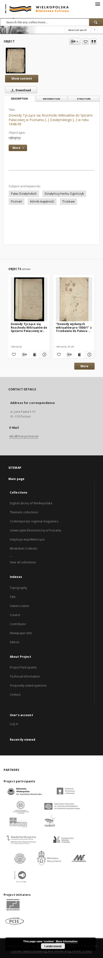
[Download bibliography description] (24, 355)
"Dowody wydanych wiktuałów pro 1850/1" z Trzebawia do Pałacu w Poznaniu (74, 327)
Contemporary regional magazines (34, 521)
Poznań (16, 201)
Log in (14, 724)
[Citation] (93, 41)
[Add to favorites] (85, 41)
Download (23, 90)
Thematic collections (24, 512)
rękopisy (15, 138)
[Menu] (97, 4)
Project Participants (23, 667)
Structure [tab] (84, 98)
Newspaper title (21, 633)
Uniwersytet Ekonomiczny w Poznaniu (35, 530)
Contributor (18, 624)
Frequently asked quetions (28, 685)
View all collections (23, 562)
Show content (21, 78)
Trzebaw (68, 201)
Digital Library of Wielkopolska (31, 503)
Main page (16, 479)
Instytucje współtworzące (27, 539)
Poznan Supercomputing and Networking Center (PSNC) (51, 951)
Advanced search (77, 30)
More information (67, 941)
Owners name (19, 606)
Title (13, 597)
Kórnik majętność (42, 201)
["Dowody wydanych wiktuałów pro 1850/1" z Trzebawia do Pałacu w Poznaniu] (74, 299)
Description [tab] (19, 98)
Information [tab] (51, 98)
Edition (14, 642)
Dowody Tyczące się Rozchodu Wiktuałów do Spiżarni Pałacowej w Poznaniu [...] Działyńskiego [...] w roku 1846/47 (29, 327)
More (84, 366)
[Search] (96, 22)
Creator (15, 615)
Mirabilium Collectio (23, 548)
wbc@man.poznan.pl (23, 436)
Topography (18, 588)
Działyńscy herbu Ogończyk (64, 194)
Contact (15, 695)
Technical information (25, 676)
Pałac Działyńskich (24, 194)
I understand (52, 946)
